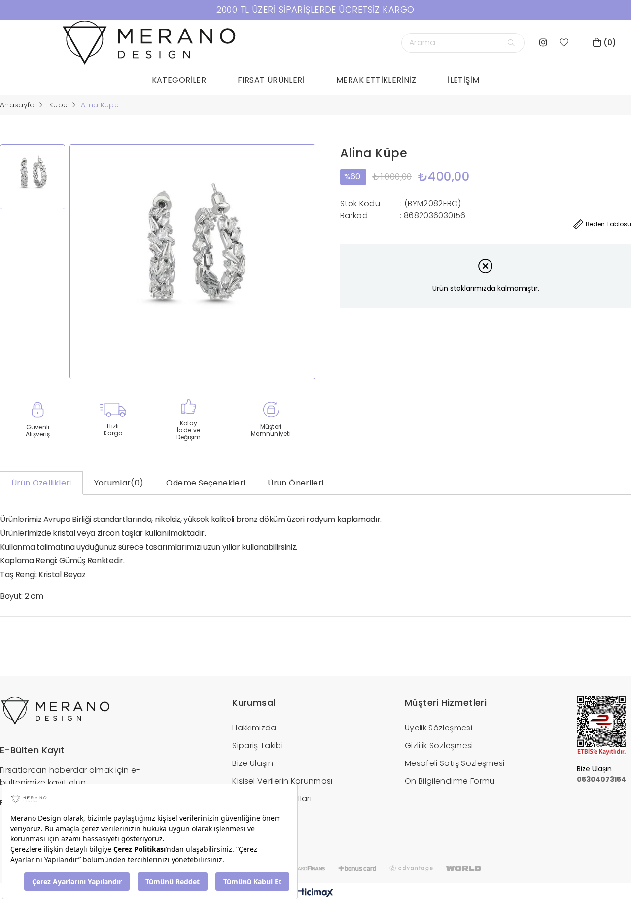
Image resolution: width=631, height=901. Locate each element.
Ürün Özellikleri (41, 482)
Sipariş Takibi (257, 745)
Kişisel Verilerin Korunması (282, 781)
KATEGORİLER (179, 80)
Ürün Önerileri (295, 482)
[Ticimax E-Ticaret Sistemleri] (315, 893)
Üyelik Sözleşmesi (438, 727)
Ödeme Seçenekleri (205, 482)
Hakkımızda (254, 727)
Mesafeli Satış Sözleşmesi (455, 763)
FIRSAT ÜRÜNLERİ (271, 80)
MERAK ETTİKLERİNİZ (376, 80)
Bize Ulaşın (252, 763)
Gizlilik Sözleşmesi (439, 745)
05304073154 (601, 779)
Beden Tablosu (608, 224)
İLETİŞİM (463, 80)
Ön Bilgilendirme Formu (450, 781)
